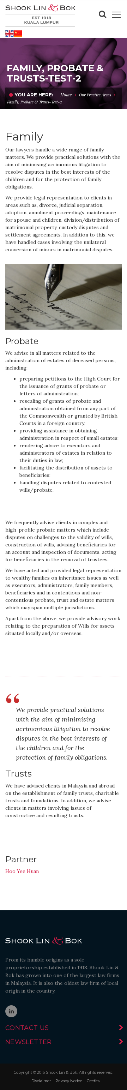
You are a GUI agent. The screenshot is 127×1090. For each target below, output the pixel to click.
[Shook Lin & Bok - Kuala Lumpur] (40, 15)
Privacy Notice (68, 1080)
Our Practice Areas (95, 94)
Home (66, 94)
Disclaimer (41, 1080)
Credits (93, 1080)
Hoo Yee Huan (22, 871)
